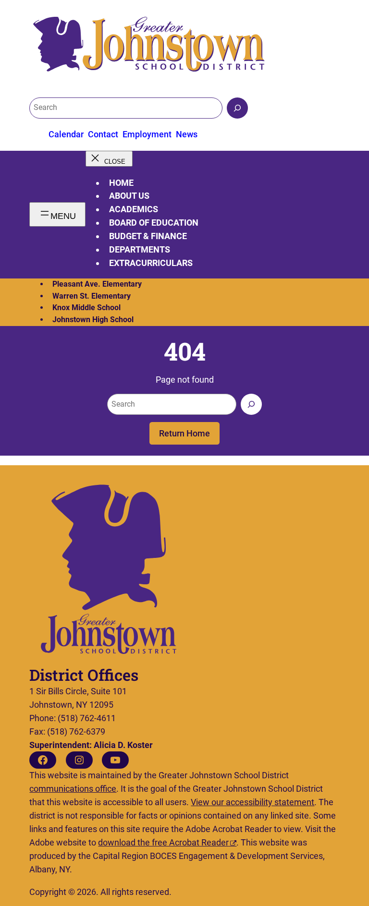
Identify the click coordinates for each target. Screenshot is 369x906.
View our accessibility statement (252, 802)
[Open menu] (57, 214)
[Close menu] (109, 159)
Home (121, 183)
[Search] (237, 108)
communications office (72, 789)
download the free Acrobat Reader (163, 842)
